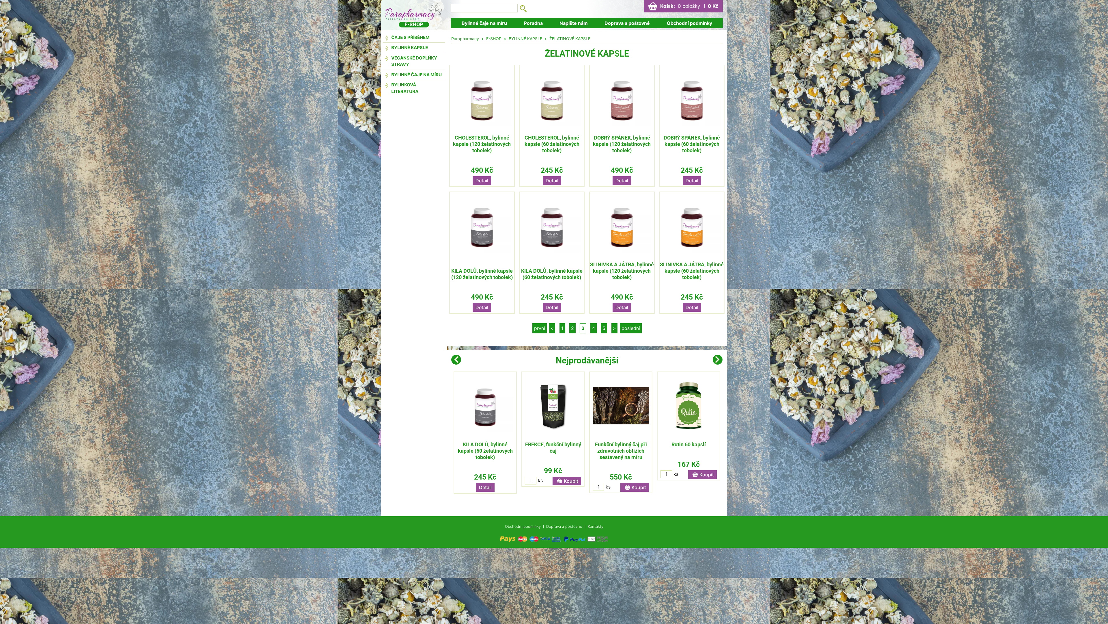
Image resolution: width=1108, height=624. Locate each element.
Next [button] (718, 360)
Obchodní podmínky (689, 23)
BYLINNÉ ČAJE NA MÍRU (416, 74)
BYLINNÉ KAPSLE (409, 47)
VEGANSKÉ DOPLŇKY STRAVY (414, 61)
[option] (485, 432)
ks (540, 480)
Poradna (533, 23)
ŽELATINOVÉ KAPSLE (569, 38)
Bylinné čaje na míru (484, 23)
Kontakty (595, 526)
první (539, 328)
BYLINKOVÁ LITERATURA (404, 88)
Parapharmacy (465, 38)
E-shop (414, 24)
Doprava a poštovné (627, 23)
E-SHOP (493, 38)
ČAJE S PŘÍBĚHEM (410, 37)
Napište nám (573, 23)
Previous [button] (456, 360)
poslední (631, 328)
